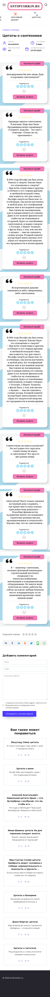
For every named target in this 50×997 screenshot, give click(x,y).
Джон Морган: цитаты (25, 922)
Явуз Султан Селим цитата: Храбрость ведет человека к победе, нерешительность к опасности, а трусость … (25, 864)
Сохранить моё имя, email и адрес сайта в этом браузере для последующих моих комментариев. (26, 705)
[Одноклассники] (21, 86)
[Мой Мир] (32, 86)
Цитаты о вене (25, 768)
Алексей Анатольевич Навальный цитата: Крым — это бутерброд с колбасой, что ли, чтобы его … (25, 799)
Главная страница (11, 30)
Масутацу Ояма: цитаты (25, 742)
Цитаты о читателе (25, 948)
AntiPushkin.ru (25, 6)
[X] (28, 86)
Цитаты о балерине (25, 895)
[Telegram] (25, 86)
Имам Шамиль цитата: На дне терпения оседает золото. (25, 832)
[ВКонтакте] (17, 86)
